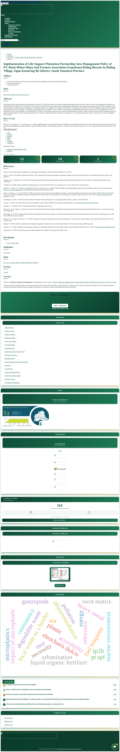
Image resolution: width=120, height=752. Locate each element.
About (6, 23)
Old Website (8, 37)
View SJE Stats (60, 585)
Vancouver (10, 143)
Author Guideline (10, 334)
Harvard (9, 136)
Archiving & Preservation (12, 372)
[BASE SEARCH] (60, 480)
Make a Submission (60, 305)
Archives (7, 20)
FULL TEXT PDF (12, 243)
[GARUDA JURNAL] (60, 474)
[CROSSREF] (60, 468)
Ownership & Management (13, 376)
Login (6, 45)
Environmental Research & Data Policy (16, 362)
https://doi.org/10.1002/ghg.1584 (105, 227)
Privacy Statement (14, 31)
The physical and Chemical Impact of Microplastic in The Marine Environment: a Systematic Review (35, 704)
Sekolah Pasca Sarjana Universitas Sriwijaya (69, 749)
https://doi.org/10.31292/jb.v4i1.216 (87, 203)
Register (6, 43)
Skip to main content (7, 1)
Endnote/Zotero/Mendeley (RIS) (16, 149)
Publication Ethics (10, 338)
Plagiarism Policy (10, 358)
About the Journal (14, 25)
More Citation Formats (10, 129)
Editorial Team (13, 28)
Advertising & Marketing (12, 382)
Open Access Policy (11, 341)
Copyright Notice (10, 345)
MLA (9, 139)
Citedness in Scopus (11, 35)
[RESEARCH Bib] (60, 488)
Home (9, 54)
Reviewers (8, 365)
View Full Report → (60, 520)
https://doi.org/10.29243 (104, 195)
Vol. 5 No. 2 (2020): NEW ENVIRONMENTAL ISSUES (24, 57)
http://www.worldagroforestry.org (13, 190)
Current (7, 18)
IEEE (8, 138)
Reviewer (11, 30)
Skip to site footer (36, 1)
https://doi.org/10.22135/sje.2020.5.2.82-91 (16, 94)
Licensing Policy (10, 348)
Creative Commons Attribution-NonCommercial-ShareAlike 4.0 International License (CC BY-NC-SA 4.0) (84, 282)
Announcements (9, 21)
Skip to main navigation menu (22, 1)
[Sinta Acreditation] (60, 451)
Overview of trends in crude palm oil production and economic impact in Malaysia (29, 694)
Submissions (12, 26)
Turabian (9, 141)
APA (8, 133)
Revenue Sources (10, 379)
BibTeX (9, 151)
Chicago (9, 134)
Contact (11, 33)
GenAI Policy (9, 369)
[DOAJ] (60, 463)
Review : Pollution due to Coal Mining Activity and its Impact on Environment (28, 689)
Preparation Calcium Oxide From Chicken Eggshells (21, 684)
